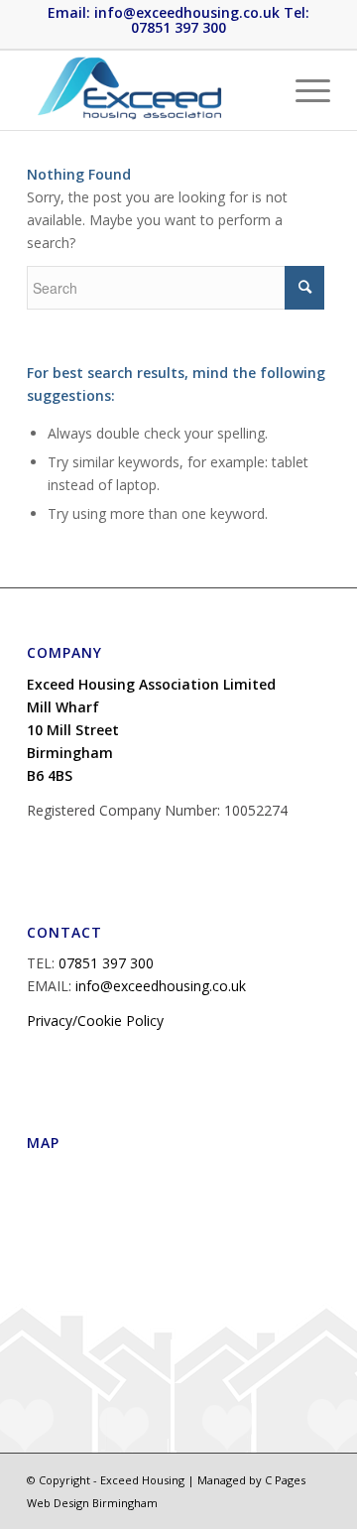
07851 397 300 (106, 963)
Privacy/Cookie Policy (95, 1020)
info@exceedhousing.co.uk (160, 985)
